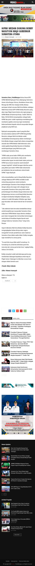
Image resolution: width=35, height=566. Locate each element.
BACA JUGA (16, 318)
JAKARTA (4, 460)
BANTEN (4, 483)
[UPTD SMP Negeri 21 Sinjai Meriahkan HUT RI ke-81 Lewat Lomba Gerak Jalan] (6, 489)
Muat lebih (17, 534)
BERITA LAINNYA (7, 318)
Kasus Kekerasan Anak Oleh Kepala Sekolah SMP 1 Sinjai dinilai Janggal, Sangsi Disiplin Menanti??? (22, 361)
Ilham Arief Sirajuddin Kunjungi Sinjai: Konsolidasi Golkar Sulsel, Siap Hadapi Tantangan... (20, 449)
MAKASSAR (4, 467)
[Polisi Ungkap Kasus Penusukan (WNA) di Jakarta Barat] (6, 521)
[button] (32, 2)
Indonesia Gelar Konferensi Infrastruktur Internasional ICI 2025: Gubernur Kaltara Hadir (21, 369)
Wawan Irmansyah (9, 37)
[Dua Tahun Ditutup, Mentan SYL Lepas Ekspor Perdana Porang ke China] (6, 529)
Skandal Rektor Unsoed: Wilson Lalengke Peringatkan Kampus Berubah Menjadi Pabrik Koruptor (21, 457)
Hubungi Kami (14, 561)
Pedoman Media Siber (24, 561)
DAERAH (3, 363)
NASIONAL (4, 326)
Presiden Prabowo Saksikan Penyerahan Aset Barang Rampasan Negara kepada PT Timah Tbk (22, 353)
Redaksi (7, 561)
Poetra (13, 564)
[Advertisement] (17, 77)
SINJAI (3, 452)
